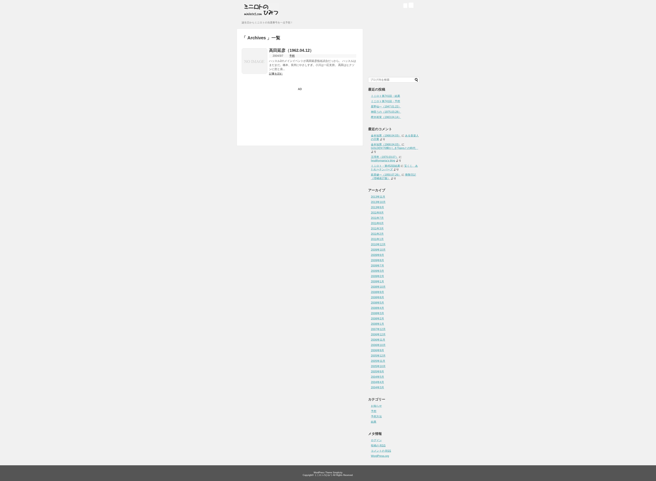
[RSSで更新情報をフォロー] (410, 6)
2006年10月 (378, 345)
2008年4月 (377, 308)
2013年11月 (378, 196)
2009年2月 (377, 276)
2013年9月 (377, 207)
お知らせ (376, 405)
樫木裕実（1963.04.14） (386, 117)
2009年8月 (377, 260)
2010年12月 (378, 244)
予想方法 (376, 416)
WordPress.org (380, 456)
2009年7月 (377, 265)
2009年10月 (378, 249)
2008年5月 (377, 302)
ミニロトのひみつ (323, 475)
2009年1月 (377, 281)
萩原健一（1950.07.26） (386, 174)
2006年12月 (378, 334)
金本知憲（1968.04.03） (386, 135)
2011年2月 (377, 233)
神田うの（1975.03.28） (386, 111)
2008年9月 (377, 292)
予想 (292, 55)
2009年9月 (377, 255)
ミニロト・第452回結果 (385, 165)
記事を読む (276, 73)
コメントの (381, 450)
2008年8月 (377, 297)
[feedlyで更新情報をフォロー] (405, 6)
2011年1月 (377, 239)
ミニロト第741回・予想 (385, 101)
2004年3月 (377, 387)
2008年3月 (377, 313)
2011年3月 (377, 228)
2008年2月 (377, 318)
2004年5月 (377, 376)
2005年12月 (378, 355)
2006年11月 (378, 339)
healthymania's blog (383, 160)
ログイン (376, 440)
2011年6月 (377, 223)
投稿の (378, 445)
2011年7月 (377, 217)
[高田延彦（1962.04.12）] (254, 72)
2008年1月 (377, 323)
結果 (373, 421)
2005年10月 (378, 366)
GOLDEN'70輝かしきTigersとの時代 (394, 148)
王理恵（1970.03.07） (384, 156)
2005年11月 (378, 361)
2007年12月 (378, 329)
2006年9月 (377, 350)
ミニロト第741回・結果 (385, 95)
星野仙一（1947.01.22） (386, 106)
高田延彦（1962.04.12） (291, 50)
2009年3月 (377, 270)
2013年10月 (378, 202)
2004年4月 (377, 382)
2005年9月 (377, 371)
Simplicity (338, 472)
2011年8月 (377, 212)
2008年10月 (378, 286)
